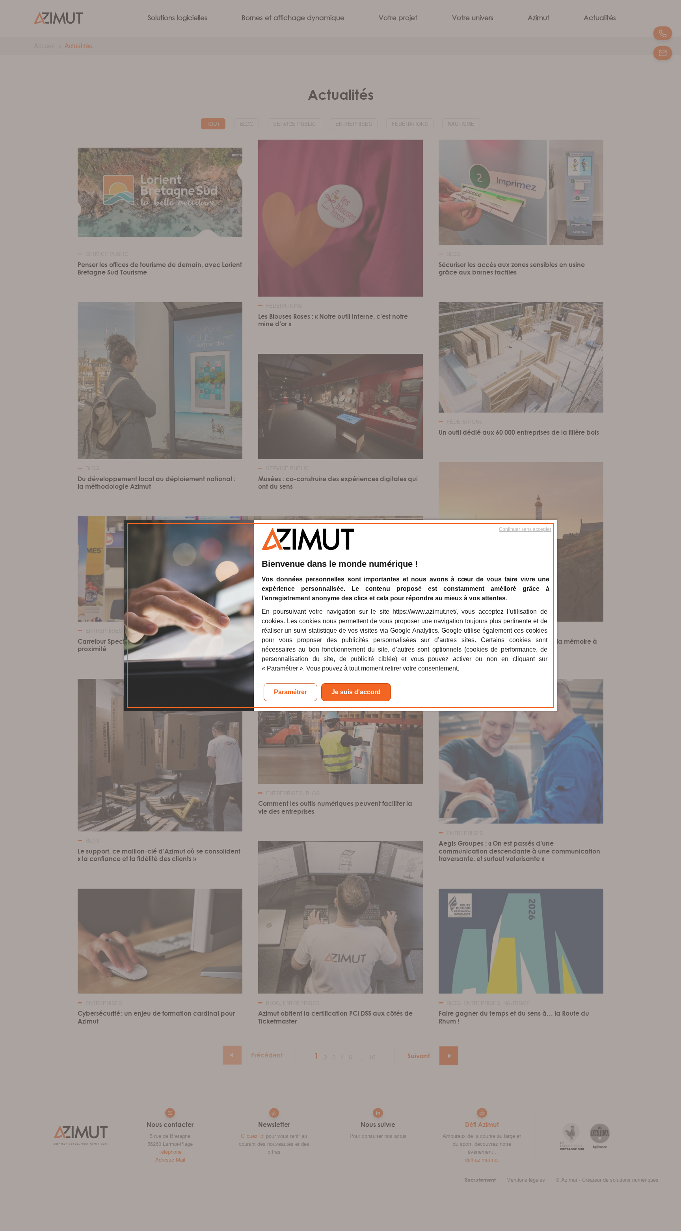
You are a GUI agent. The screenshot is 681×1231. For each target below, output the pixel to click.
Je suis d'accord (356, 692)
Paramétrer (290, 692)
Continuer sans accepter (525, 529)
